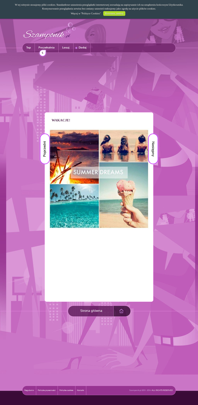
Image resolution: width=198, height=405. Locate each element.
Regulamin (29, 390)
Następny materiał (150, 133)
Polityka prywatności (47, 390)
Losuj (65, 48)
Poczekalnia (46, 49)
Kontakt (80, 390)
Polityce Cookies (91, 13)
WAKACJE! (61, 120)
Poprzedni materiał (42, 133)
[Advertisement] (99, 83)
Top (28, 48)
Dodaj (82, 48)
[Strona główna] (49, 40)
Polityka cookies (66, 390)
